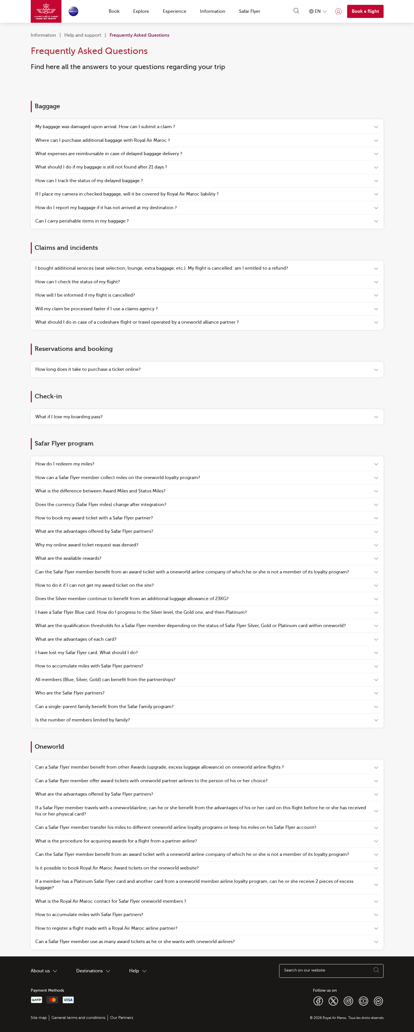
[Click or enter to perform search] (296, 11)
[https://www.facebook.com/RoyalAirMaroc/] (318, 1001)
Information (43, 35)
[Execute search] (376, 970)
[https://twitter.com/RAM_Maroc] (333, 1001)
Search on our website (304, 970)
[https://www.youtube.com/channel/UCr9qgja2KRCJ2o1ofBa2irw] (363, 1001)
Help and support (82, 35)
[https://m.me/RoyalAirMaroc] (378, 1001)
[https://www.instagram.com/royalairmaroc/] (348, 1001)
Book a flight (365, 11)
